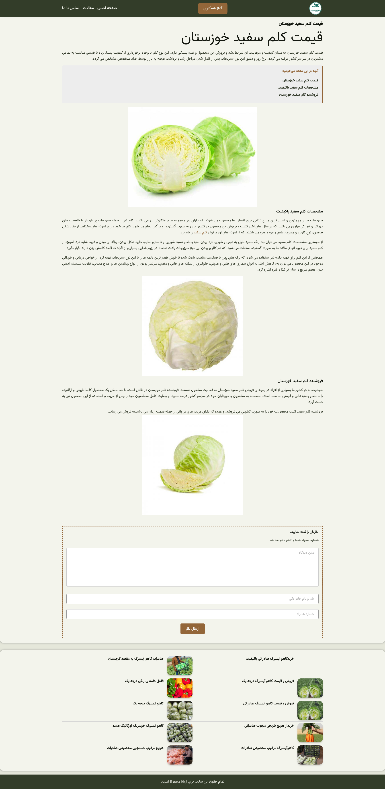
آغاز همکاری (212, 8)
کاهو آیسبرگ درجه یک (148, 703)
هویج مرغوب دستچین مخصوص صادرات (135, 748)
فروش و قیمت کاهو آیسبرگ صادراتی (268, 703)
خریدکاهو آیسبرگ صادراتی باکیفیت (270, 659)
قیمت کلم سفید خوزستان (300, 80)
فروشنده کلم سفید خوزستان (298, 95)
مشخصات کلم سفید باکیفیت (298, 88)
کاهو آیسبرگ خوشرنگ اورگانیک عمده (138, 726)
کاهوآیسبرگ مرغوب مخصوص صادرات (267, 748)
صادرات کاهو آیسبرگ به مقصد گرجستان (136, 659)
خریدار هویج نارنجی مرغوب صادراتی (269, 726)
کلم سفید (200, 232)
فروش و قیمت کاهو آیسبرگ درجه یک (268, 681)
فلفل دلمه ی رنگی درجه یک (144, 681)
